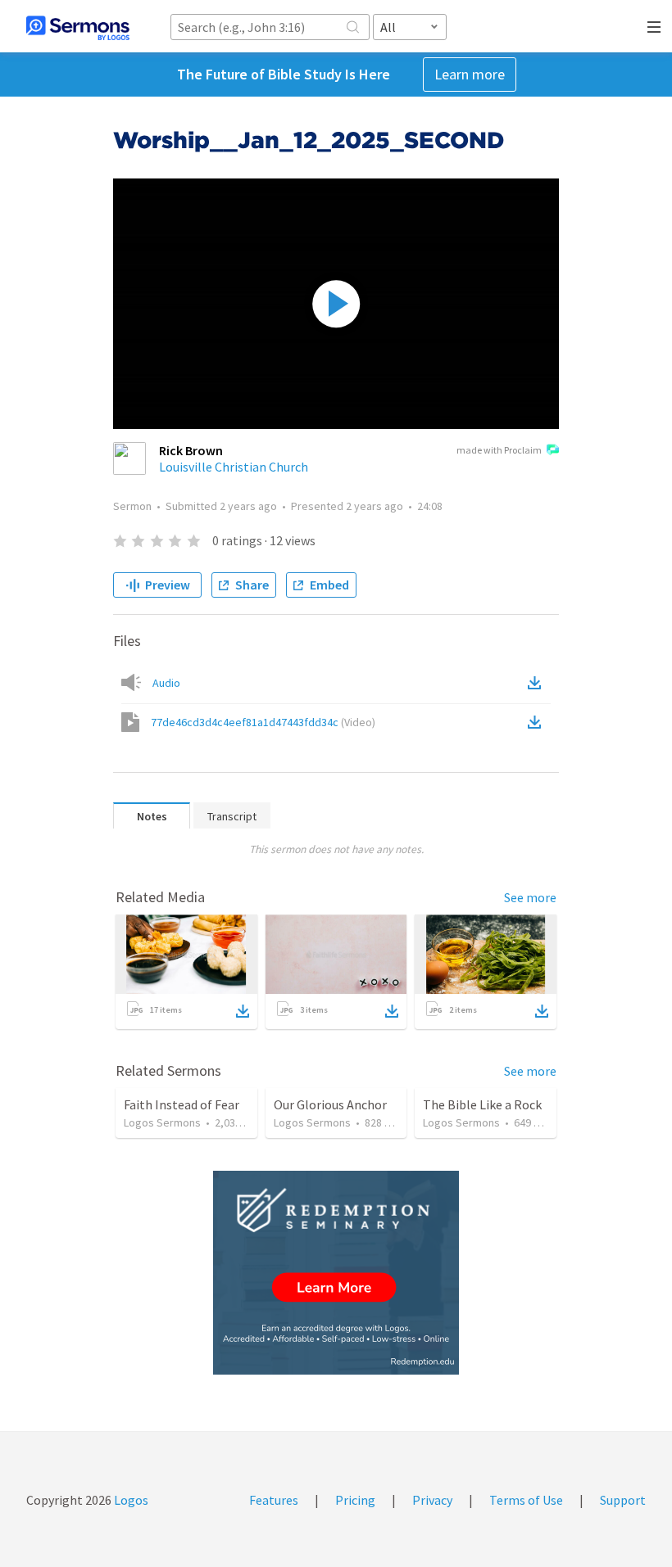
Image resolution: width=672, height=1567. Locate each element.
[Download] (242, 1011)
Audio (166, 682)
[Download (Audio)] (537, 683)
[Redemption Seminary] (336, 1273)
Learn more (469, 74)
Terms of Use (526, 1500)
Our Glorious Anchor (330, 1104)
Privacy (432, 1500)
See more (530, 897)
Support (623, 1500)
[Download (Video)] (537, 722)
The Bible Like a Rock (482, 1104)
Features (273, 1500)
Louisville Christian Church (233, 466)
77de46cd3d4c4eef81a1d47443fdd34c (263, 722)
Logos (129, 1500)
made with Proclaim (499, 450)
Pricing (355, 1500)
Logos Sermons (162, 1122)
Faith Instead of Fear (181, 1104)
